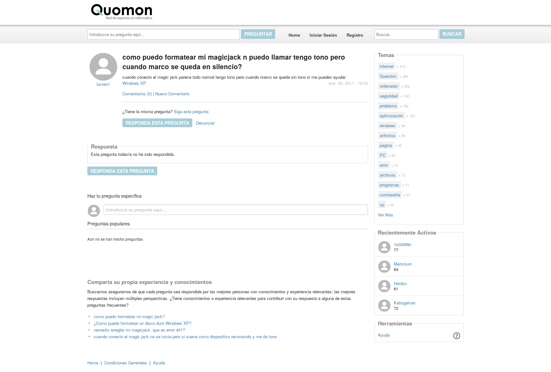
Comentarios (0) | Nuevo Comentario (155, 94)
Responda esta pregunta (157, 123)
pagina (386, 145)
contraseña (390, 195)
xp (382, 204)
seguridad (389, 96)
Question (388, 76)
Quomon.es (175, 10)
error (384, 165)
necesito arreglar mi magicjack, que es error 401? (139, 330)
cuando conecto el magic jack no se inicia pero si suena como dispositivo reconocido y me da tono (185, 336)
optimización (391, 116)
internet (386, 66)
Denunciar (205, 123)
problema (388, 106)
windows (387, 125)
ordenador (389, 86)
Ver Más (385, 214)
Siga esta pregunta (191, 111)
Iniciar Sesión (323, 35)
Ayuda (384, 335)
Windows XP (134, 83)
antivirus (387, 135)
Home (294, 35)
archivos (387, 175)
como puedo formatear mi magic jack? (129, 316)
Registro (355, 35)
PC (383, 155)
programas (389, 185)
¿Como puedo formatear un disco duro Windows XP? (142, 323)
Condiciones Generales (125, 363)
